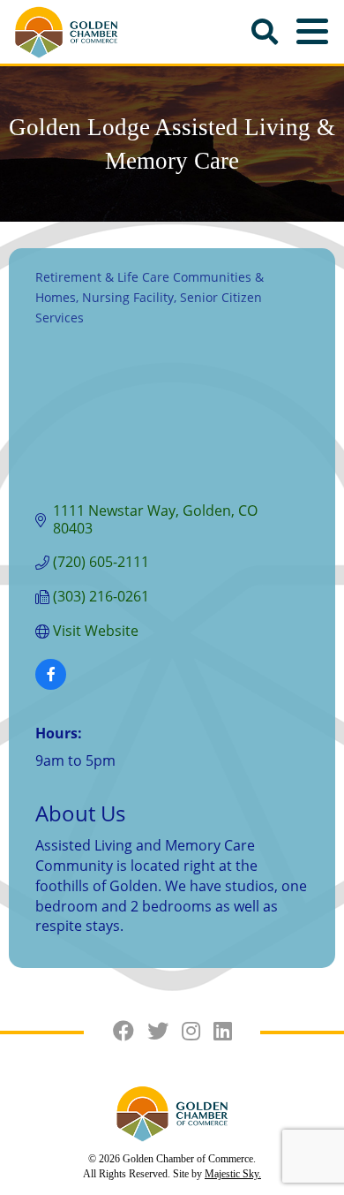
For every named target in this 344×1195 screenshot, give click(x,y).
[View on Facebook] (50, 684)
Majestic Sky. (233, 1174)
